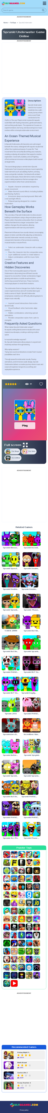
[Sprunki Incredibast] (32, 539)
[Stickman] (6, 951)
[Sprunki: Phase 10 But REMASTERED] (32, 601)
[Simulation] (29, 935)
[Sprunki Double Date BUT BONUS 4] (11, 580)
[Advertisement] (24, 68)
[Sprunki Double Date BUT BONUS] (29, 580)
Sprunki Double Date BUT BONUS (30, 589)
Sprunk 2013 (11, 714)
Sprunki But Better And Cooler (11, 651)
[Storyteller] (14, 951)
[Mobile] (29, 911)
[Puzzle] (36, 919)
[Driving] (14, 886)
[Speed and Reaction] (21, 943)
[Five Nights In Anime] (29, 886)
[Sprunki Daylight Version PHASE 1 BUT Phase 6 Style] (29, 684)
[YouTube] (14, 983)
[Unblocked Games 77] (14, 975)
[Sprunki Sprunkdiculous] (11, 601)
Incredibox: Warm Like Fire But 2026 (32, 734)
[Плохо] (6, 384)
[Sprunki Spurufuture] (11, 559)
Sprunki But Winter (32, 631)
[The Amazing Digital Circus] (14, 959)
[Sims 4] (21, 935)
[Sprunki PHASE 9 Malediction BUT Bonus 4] (11, 808)
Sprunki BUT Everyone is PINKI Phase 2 (32, 672)
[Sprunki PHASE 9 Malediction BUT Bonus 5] (32, 705)
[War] (29, 975)
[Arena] (14, 870)
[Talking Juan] (36, 951)
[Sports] (29, 943)
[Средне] (11, 384)
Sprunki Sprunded (32, 776)
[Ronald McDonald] (21, 927)
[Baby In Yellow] (29, 870)
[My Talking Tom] (29, 919)
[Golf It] (36, 894)
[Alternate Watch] (21, 862)
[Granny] (6, 903)
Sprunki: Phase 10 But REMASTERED (32, 610)
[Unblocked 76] (21, 967)
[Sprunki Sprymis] (32, 746)
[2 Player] (14, 854)
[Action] (36, 854)
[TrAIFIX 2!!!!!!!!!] (11, 622)
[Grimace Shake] (14, 903)
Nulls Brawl (22, 1063)
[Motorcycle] (6, 919)
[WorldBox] (6, 983)
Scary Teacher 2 (24, 1083)
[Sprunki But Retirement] (11, 787)
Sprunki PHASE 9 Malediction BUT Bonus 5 (32, 714)
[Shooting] (14, 935)
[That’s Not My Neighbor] (6, 959)
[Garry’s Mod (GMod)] (29, 894)
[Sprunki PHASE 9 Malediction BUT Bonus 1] (32, 808)
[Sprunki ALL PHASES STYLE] (11, 829)
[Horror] (21, 903)
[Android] (6, 870)
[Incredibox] (29, 903)
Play (25, 425)
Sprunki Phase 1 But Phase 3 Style (32, 838)
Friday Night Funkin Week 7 (24, 1052)
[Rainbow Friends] (6, 927)
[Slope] (6, 943)
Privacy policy (24, 1110)
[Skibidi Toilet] (36, 935)
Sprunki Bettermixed (11, 755)
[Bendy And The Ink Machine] (36, 870)
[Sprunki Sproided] (11, 767)
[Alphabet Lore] (14, 862)
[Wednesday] (36, 975)
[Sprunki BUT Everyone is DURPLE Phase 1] (11, 684)
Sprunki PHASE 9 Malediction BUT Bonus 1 (32, 817)
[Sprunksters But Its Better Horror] (11, 725)
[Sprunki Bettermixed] (11, 746)
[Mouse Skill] (14, 919)
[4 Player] (29, 854)
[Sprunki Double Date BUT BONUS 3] (32, 559)
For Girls (31, 451)
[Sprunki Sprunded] (32, 767)
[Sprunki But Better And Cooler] (11, 642)
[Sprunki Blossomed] (11, 539)
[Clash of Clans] (21, 878)
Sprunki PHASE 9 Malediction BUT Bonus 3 (30, 797)
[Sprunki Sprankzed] (32, 642)
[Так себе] (8, 384)
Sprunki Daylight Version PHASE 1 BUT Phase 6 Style (30, 693)
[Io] (36, 903)
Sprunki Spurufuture (11, 569)
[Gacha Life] (21, 894)
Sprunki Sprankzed (32, 651)
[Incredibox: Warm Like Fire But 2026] (32, 725)
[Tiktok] (29, 959)
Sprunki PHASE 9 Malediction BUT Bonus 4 (11, 817)
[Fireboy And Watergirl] (21, 886)
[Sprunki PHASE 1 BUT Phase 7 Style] (11, 663)
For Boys (15, 451)
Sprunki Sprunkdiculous (11, 610)
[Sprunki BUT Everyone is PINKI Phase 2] (32, 663)
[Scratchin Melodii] (6, 935)
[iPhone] (6, 911)
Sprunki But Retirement (11, 797)
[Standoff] (36, 943)
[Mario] (14, 911)
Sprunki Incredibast (32, 548)
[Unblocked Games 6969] (6, 975)
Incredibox (16, 458)
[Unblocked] (14, 967)
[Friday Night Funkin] (6, 894)
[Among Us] (36, 862)
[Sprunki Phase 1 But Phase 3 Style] (32, 829)
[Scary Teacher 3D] (36, 927)
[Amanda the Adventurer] (29, 862)
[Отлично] (15, 384)
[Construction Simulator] (29, 878)
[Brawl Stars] (14, 878)
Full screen (12, 445)
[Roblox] (14, 927)
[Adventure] (6, 862)
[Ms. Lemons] (21, 919)
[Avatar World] (21, 870)
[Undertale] (21, 975)
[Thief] (21, 959)
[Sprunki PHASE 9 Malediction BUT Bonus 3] (29, 787)
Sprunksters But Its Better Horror (11, 734)
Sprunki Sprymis (31, 755)
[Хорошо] (13, 384)
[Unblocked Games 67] (36, 967)
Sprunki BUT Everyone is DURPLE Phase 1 (11, 693)
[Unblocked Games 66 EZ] (29, 967)
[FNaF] (36, 886)
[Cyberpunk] (36, 878)
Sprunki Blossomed (11, 548)
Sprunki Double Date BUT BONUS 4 (11, 589)
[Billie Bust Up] (6, 878)
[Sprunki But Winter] (32, 622)
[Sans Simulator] (29, 927)
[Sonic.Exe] (14, 943)
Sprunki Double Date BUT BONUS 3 (32, 569)
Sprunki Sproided (11, 776)
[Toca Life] (36, 959)
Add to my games (41, 384)
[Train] (6, 967)
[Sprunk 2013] (11, 705)
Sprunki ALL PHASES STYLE (11, 838)
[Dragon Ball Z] (6, 886)
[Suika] (21, 951)
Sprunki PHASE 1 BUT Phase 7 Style (11, 672)
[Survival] (29, 951)
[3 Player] (21, 854)
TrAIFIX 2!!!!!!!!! (10, 631)
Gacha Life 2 (22, 1073)
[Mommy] (36, 911)
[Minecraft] (21, 911)
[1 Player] (6, 854)
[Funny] (14, 894)
